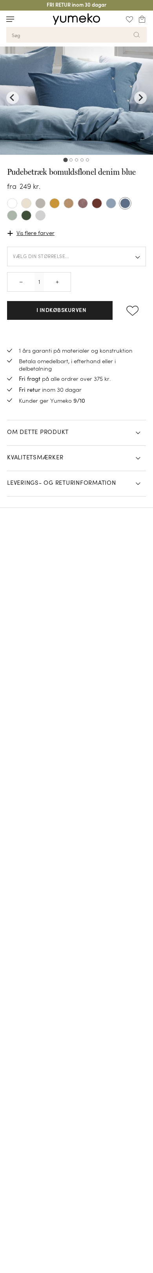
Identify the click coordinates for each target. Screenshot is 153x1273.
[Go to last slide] (12, 97)
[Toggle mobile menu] (10, 19)
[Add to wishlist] (132, 310)
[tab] (65, 160)
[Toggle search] (25, 19)
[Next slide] (140, 97)
